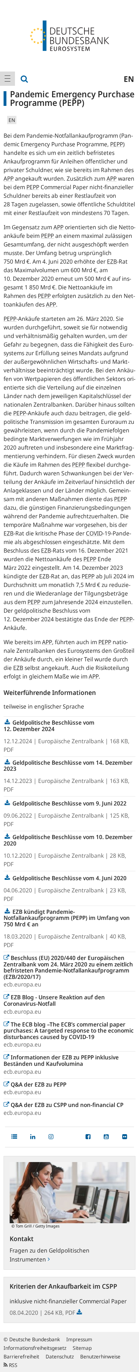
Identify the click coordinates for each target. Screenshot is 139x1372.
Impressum (79, 1339)
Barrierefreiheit (21, 1356)
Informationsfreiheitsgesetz (35, 1347)
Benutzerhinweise (100, 1356)
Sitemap (82, 1347)
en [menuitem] (129, 78)
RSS (12, 1365)
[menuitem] (7, 79)
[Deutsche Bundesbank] (69, 35)
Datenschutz (60, 1356)
